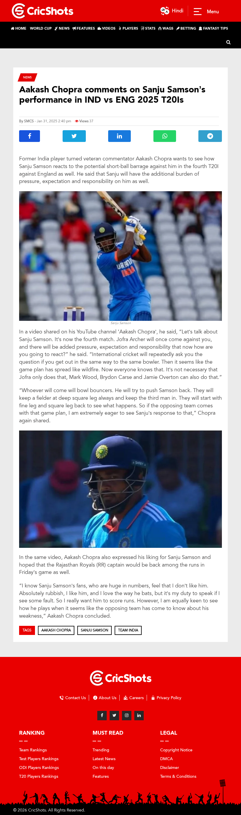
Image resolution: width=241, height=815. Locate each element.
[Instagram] (126, 715)
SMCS (29, 121)
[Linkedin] (139, 715)
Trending (101, 750)
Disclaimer (169, 767)
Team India (128, 630)
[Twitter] (114, 715)
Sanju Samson (94, 630)
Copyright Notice (176, 750)
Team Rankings (33, 750)
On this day (103, 767)
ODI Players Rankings (39, 767)
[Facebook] (102, 715)
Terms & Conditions (178, 776)
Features (101, 776)
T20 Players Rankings (38, 776)
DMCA (166, 759)
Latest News (104, 759)
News (27, 77)
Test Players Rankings (38, 759)
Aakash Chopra (56, 630)
